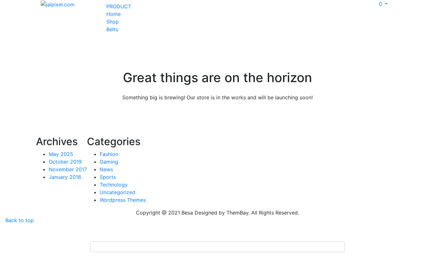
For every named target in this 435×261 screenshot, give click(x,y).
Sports (108, 177)
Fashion (109, 154)
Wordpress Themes (123, 200)
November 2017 (68, 169)
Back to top (19, 220)
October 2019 (65, 162)
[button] (381, 4)
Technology (114, 184)
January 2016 (65, 177)
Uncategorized (117, 192)
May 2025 (61, 154)
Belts (112, 29)
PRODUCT (118, 6)
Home (113, 14)
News (106, 169)
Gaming (109, 162)
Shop (112, 21)
